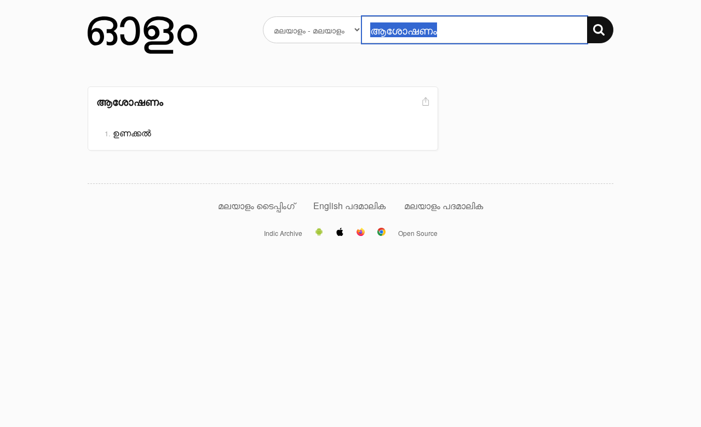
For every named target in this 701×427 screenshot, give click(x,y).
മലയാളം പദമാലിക (443, 205)
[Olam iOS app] (340, 233)
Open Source (418, 233)
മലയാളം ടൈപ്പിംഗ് (256, 205)
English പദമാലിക (350, 205)
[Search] (600, 29)
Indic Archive (283, 233)
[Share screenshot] (424, 102)
